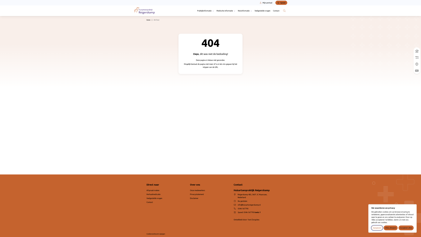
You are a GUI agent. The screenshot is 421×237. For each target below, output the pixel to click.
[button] (417, 50)
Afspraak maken (152, 190)
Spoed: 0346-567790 (249, 212)
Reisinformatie (244, 11)
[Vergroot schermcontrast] (417, 64)
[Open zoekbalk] (284, 11)
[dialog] (392, 218)
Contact (276, 11)
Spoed (282, 3)
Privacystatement (197, 194)
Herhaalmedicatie (153, 194)
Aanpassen (377, 228)
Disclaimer (194, 198)
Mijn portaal (267, 3)
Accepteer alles (406, 228)
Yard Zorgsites (253, 220)
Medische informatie (225, 11)
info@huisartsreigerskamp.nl (249, 205)
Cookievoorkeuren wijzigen (155, 234)
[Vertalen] (417, 70)
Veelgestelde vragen (262, 11)
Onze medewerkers (197, 190)
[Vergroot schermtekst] (417, 57)
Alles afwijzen (390, 228)
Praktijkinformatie (204, 11)
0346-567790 (243, 209)
